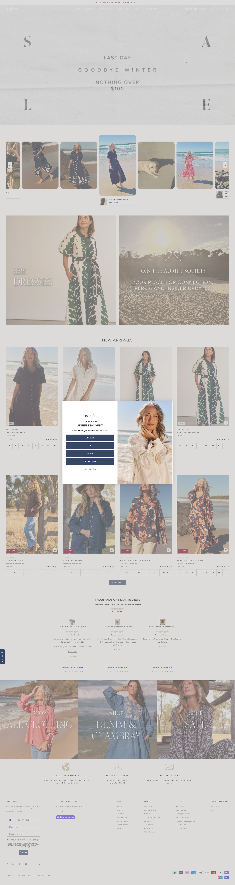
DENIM (90, 453)
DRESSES (90, 437)
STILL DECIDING (90, 461)
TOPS (90, 445)
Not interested (90, 469)
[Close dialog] (64, 403)
